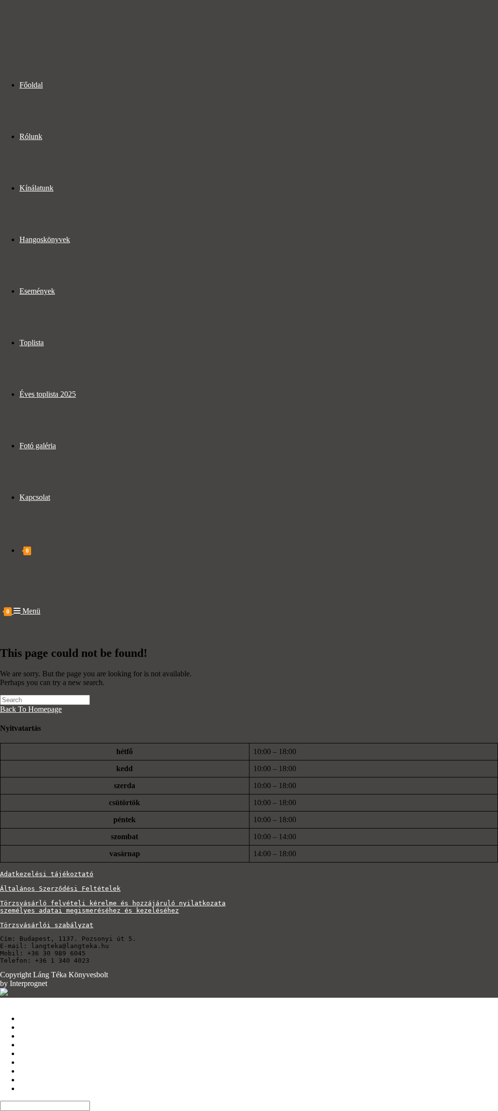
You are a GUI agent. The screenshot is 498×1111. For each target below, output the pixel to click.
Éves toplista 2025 (47, 1071)
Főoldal (31, 1018)
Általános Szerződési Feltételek (60, 888)
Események (37, 1053)
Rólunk (30, 1027)
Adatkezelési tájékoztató (46, 874)
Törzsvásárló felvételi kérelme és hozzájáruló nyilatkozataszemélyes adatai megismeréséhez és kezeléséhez (113, 906)
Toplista (31, 1062)
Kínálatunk (36, 1036)
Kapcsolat (34, 1088)
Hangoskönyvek (44, 1044)
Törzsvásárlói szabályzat (46, 925)
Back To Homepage (31, 709)
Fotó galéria (37, 1080)
